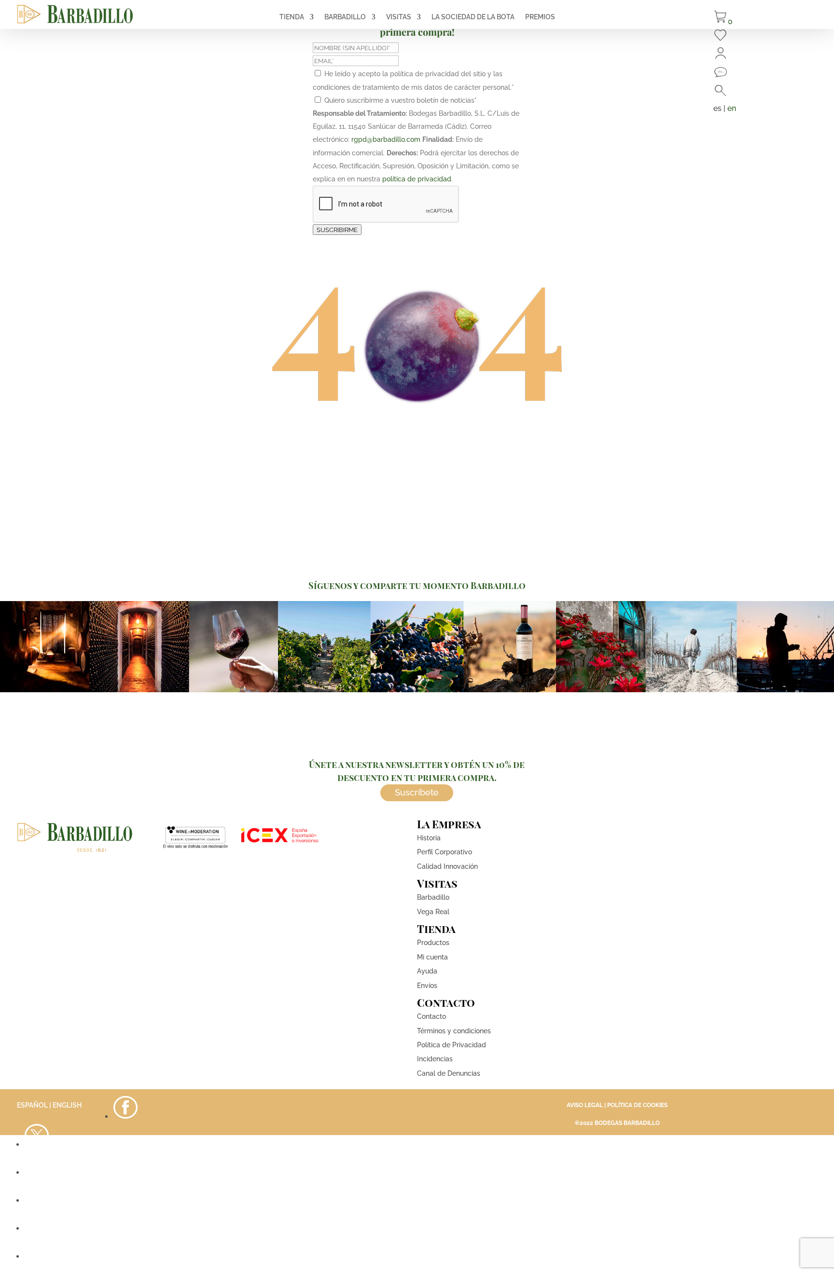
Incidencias (435, 1059)
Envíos (427, 985)
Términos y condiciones (454, 1031)
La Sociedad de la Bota (472, 17)
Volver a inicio (417, 439)
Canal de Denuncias (448, 1073)
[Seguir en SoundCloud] (37, 1228)
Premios (540, 17)
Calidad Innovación (447, 866)
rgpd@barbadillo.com (385, 139)
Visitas (398, 17)
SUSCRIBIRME (337, 229)
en (731, 108)
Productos (433, 942)
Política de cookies (637, 1105)
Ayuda (427, 971)
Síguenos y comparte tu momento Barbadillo (417, 585)
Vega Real (433, 912)
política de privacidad (416, 179)
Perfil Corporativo (444, 852)
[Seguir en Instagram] (37, 1172)
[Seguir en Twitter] (37, 1144)
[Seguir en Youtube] (37, 1200)
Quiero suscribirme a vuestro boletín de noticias (400, 100)
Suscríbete (417, 792)
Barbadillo (345, 17)
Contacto (431, 1016)
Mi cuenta (432, 957)
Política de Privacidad (451, 1045)
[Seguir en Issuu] (37, 1256)
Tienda (291, 17)
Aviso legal (585, 1105)
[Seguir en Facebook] (125, 1116)
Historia (429, 838)
